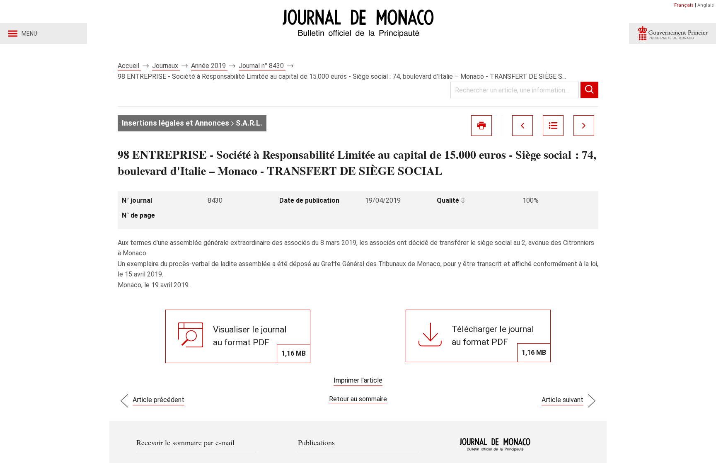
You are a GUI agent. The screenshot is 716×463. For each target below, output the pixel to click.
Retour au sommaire (358, 399)
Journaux (166, 66)
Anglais (705, 5)
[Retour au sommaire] (553, 125)
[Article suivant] (583, 125)
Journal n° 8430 (262, 66)
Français (684, 5)
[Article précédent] (522, 125)
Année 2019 (209, 66)
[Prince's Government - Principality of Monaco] (672, 33)
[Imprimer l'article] (481, 125)
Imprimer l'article (358, 380)
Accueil (129, 66)
